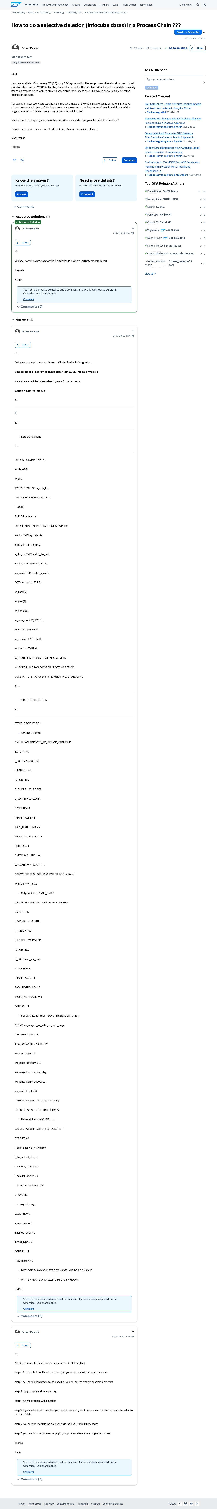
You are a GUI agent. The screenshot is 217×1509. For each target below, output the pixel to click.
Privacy (21, 1503)
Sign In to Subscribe (188, 32)
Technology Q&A (74, 13)
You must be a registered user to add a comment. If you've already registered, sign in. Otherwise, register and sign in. (70, 291)
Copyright (49, 1503)
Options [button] (203, 32)
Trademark (82, 1503)
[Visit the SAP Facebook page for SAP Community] (180, 1503)
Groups (76, 4)
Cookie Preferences (113, 1503)
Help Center (129, 4)
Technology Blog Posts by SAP (164, 127)
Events (116, 4)
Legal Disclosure (65, 1503)
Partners (104, 4)
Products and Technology (55, 4)
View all (149, 273)
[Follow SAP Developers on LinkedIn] (197, 1503)
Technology (59, 13)
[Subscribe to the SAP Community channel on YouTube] (191, 1503)
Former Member (30, 48)
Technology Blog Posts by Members (167, 175)
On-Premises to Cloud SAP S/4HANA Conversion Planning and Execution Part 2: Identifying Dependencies (172, 166)
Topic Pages (146, 4)
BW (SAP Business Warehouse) (26, 63)
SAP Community (18, 13)
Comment (129, 160)
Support (95, 1503)
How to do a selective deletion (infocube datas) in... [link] (107, 13)
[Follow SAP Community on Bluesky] (185, 1503)
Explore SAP (186, 4)
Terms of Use (34, 1503)
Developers (90, 4)
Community (30, 4)
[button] (192, 48)
